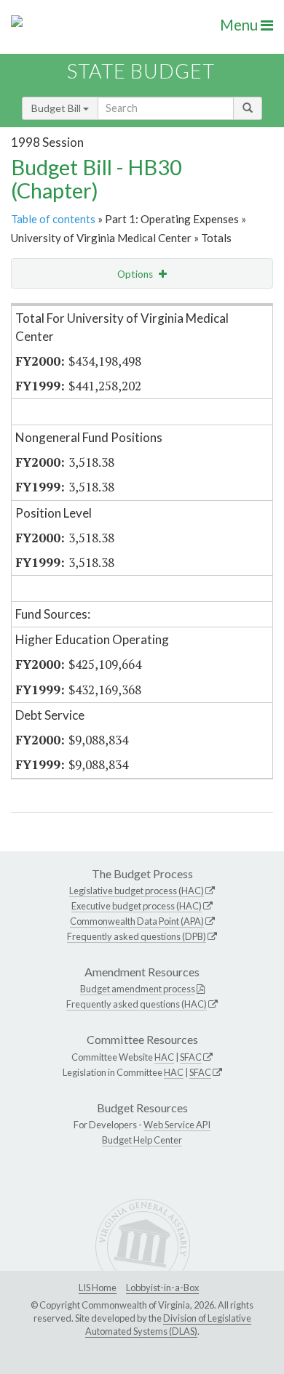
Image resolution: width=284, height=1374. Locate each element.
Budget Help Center (142, 1140)
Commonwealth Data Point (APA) (137, 921)
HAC (164, 1057)
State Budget (141, 71)
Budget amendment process (137, 989)
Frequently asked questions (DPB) (136, 936)
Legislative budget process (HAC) (136, 890)
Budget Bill (57, 108)
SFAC (191, 1057)
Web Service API (176, 1124)
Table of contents (53, 218)
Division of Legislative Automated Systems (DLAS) (168, 1324)
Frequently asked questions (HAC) (136, 1004)
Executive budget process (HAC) (136, 906)
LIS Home (98, 1287)
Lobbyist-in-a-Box (162, 1287)
